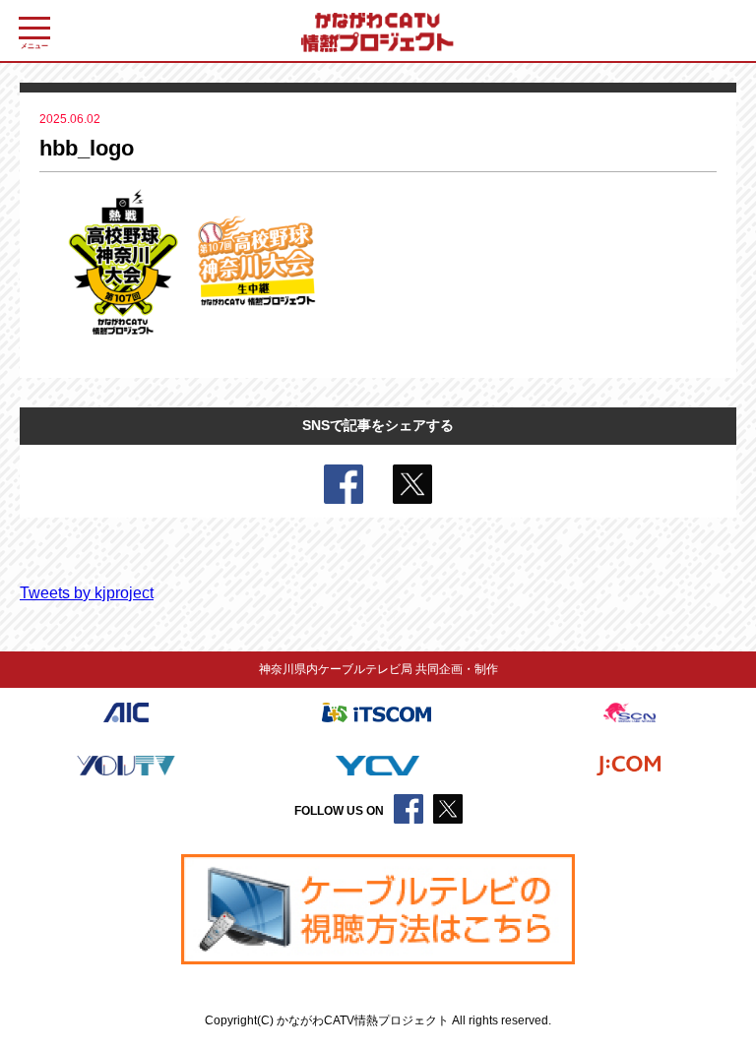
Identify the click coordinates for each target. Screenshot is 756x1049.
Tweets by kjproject (87, 593)
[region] (378, 910)
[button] (378, 910)
